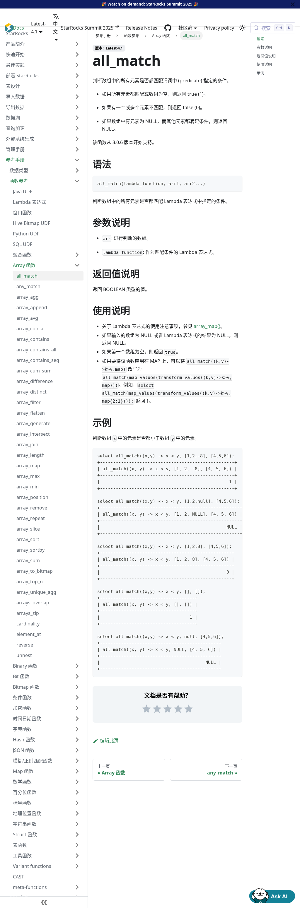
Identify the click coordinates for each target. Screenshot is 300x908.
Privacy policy (219, 28)
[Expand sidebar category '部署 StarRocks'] (77, 75)
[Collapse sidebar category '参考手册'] (77, 160)
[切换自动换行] (224, 455)
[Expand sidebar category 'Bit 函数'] (77, 676)
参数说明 (264, 47)
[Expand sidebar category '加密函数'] (77, 708)
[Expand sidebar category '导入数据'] (77, 96)
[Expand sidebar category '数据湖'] (77, 117)
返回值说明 (266, 55)
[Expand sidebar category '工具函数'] (77, 855)
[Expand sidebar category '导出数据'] (77, 107)
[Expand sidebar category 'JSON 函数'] (77, 750)
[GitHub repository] (168, 28)
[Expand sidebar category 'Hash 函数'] (77, 739)
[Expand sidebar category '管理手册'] (77, 149)
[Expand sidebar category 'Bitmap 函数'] (77, 687)
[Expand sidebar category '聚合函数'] (77, 254)
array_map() (207, 326)
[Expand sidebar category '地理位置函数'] (77, 813)
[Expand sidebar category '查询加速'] (77, 128)
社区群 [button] (185, 28)
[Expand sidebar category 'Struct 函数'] (77, 834)
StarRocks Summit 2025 (87, 28)
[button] (46, 887)
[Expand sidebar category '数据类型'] (77, 170)
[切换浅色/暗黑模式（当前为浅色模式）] (242, 28)
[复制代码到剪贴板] (235, 183)
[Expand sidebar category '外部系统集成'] (77, 138)
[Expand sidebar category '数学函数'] (77, 781)
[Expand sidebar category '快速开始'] (77, 54)
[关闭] (292, 4)
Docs (18, 28)
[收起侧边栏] (44, 902)
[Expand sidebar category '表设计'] (77, 86)
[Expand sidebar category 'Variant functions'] (77, 866)
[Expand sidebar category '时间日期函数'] (77, 718)
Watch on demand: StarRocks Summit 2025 (150, 4)
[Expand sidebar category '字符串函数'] (77, 824)
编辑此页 (109, 740)
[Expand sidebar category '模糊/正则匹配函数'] (77, 760)
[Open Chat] (272, 895)
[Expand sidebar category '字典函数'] (77, 729)
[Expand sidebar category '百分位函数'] (77, 792)
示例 (260, 72)
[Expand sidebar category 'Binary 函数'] (77, 666)
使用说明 (264, 64)
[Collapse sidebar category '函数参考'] (77, 181)
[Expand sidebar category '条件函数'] (77, 697)
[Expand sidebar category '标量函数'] (77, 803)
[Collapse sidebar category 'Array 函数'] (77, 265)
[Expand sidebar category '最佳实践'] (77, 65)
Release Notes (141, 28)
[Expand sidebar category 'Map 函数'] (77, 771)
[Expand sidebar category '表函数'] (77, 845)
